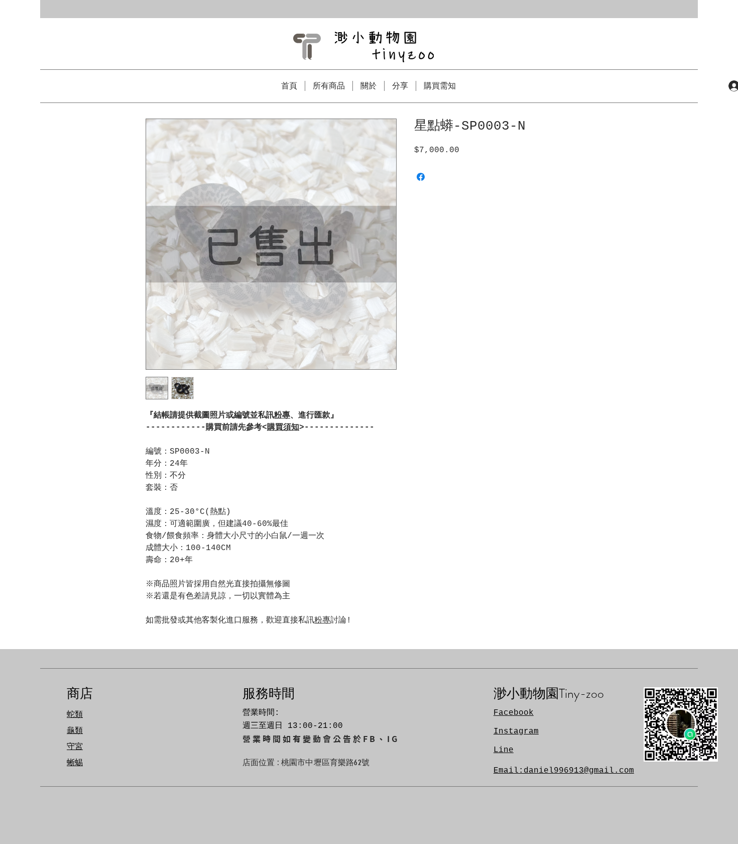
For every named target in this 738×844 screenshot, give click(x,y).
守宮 (75, 747)
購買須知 (283, 427)
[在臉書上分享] (421, 177)
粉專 (282, 415)
